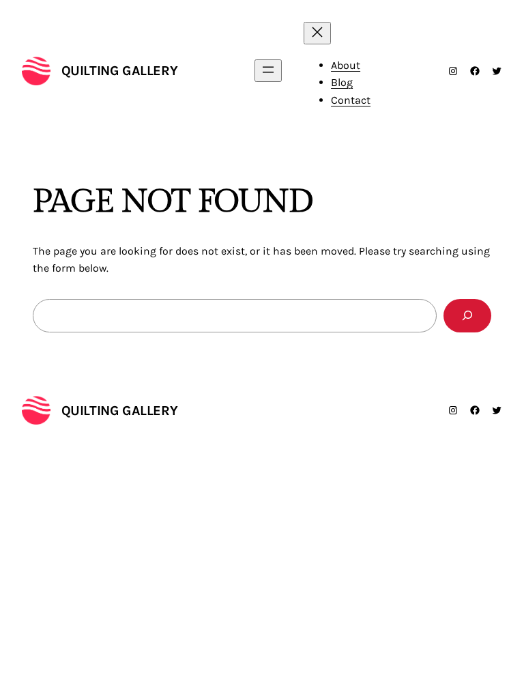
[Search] (467, 315)
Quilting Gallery (119, 71)
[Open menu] (268, 70)
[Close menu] (317, 33)
